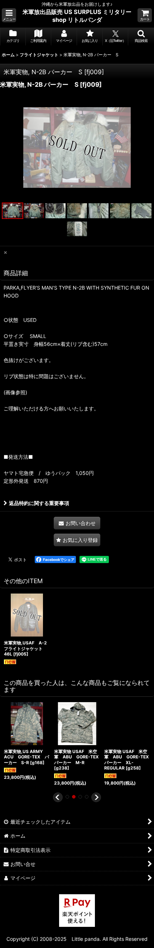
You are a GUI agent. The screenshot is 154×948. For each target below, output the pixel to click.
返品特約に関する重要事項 (39, 503)
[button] (9, 15)
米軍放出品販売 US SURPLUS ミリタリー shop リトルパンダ (77, 15)
